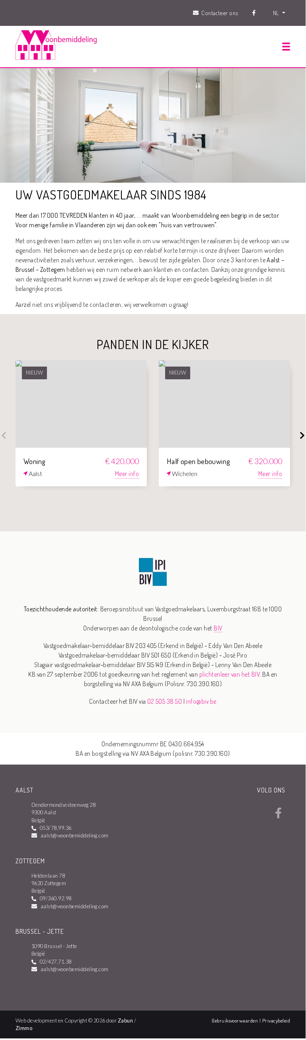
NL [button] (277, 12)
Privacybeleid (276, 1020)
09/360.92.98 (56, 898)
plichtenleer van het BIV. (230, 674)
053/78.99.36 (56, 828)
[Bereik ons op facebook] (278, 816)
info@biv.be (201, 701)
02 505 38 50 (164, 701)
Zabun (125, 1020)
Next (302, 435)
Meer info (127, 474)
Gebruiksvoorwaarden (235, 1020)
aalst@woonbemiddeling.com (75, 835)
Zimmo (24, 1028)
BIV (218, 628)
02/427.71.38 (56, 961)
